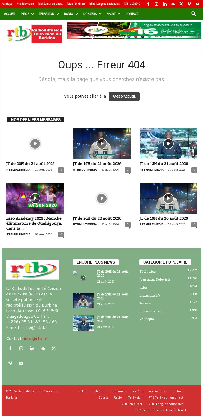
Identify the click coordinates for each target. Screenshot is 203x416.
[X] (181, 4)
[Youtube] (197, 4)
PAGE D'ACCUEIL (124, 96)
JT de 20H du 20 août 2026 (97, 218)
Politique (7, 3)
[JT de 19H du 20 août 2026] (168, 198)
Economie (118, 391)
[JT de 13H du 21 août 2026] (168, 143)
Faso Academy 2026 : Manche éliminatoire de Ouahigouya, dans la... (34, 223)
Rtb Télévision (25, 3)
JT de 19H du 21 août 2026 (97, 163)
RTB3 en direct (131, 404)
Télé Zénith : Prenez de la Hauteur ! (160, 410)
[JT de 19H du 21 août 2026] (102, 143)
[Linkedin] (165, 4)
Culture (178, 391)
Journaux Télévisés (154, 279)
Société (145, 303)
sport (111, 14)
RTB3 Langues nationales (104, 3)
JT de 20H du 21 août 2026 (30, 163)
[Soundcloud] (173, 4)
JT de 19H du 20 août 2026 (164, 218)
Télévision (46, 14)
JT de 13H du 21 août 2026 (164, 163)
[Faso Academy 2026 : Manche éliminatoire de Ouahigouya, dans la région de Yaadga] (35, 198)
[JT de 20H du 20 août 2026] (102, 198)
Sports (103, 397)
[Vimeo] (189, 4)
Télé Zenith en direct (50, 3)
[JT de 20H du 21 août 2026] (35, 143)
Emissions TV (149, 295)
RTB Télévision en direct (166, 397)
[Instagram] (156, 4)
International (157, 391)
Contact (132, 14)
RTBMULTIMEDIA (18, 170)
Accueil (10, 14)
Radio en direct (76, 3)
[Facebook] (148, 4)
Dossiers (90, 14)
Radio (68, 14)
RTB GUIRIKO (132, 3)
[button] (193, 14)
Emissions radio (152, 311)
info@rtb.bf (36, 338)
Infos (25, 14)
